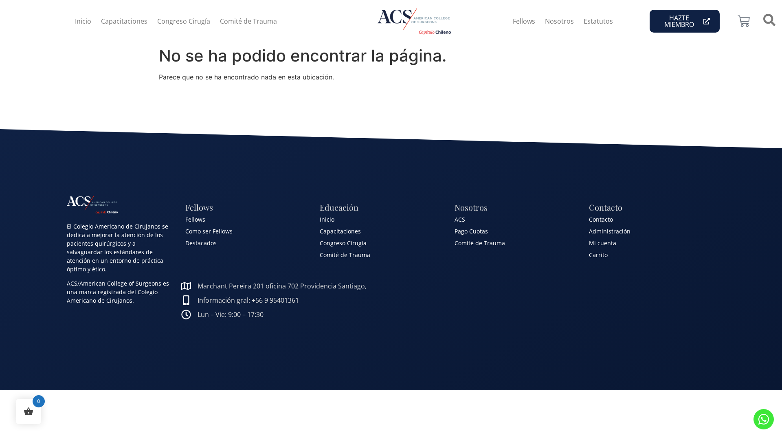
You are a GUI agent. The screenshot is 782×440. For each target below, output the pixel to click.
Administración (609, 231)
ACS (460, 219)
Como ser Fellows (209, 231)
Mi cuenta (602, 243)
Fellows (524, 21)
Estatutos (598, 21)
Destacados (201, 243)
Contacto (601, 219)
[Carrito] (744, 21)
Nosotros (559, 21)
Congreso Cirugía (183, 21)
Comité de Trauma (248, 21)
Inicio (83, 21)
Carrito (598, 255)
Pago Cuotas (471, 231)
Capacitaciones (124, 21)
